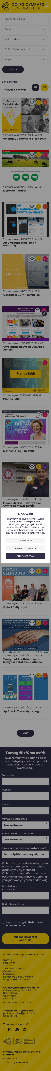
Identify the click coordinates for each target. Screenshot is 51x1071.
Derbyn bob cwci (25, 556)
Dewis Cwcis (25, 540)
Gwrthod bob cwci (25, 548)
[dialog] (25, 535)
